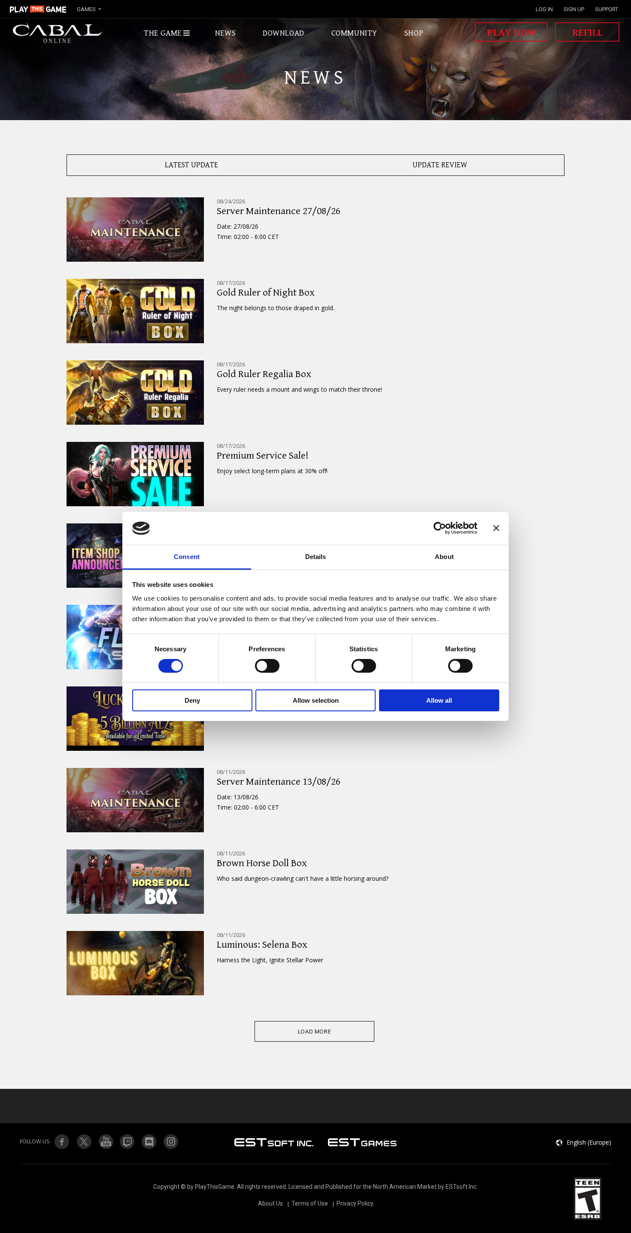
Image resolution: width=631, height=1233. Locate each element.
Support (606, 9)
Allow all (439, 700)
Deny (192, 700)
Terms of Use (309, 1203)
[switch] (267, 666)
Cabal (58, 33)
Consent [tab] (187, 556)
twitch (83, 1141)
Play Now (511, 33)
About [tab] (444, 556)
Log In (544, 9)
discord (149, 1141)
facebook (62, 1141)
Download (283, 33)
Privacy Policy (355, 1203)
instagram (171, 1141)
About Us (270, 1203)
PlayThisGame (38, 9)
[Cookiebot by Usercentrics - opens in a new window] (439, 528)
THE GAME (163, 33)
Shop (413, 33)
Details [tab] (315, 556)
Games (86, 9)
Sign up (574, 9)
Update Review (440, 164)
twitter (127, 1141)
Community (354, 33)
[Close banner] (496, 528)
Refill (587, 33)
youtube (105, 1141)
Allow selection (316, 700)
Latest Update (191, 164)
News (225, 33)
